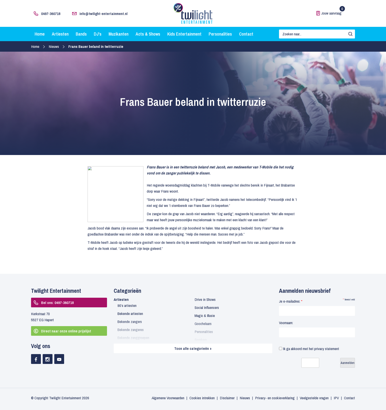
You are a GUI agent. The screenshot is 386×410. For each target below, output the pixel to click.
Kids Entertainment (184, 34)
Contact (246, 34)
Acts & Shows (148, 34)
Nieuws (54, 46)
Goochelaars (203, 323)
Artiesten (60, 34)
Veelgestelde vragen (314, 397)
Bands (81, 34)
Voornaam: (286, 322)
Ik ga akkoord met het (310, 348)
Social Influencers (207, 307)
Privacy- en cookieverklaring (275, 397)
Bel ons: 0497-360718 (57, 302)
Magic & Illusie (205, 315)
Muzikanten (118, 34)
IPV (336, 397)
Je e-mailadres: (290, 301)
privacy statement (326, 348)
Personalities (220, 34)
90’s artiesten (126, 305)
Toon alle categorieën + (193, 348)
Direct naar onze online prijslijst (66, 331)
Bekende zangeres (130, 329)
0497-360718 (50, 13)
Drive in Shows (205, 299)
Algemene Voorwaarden (168, 397)
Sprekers (201, 339)
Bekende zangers (129, 321)
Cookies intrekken (202, 397)
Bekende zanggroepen (133, 337)
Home (40, 34)
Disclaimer (227, 397)
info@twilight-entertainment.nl (104, 13)
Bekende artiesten (130, 313)
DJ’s (97, 34)
